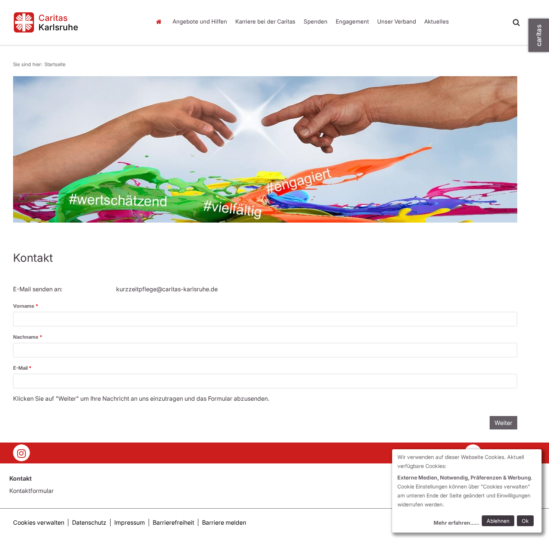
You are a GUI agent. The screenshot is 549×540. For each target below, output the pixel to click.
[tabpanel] (265, 149)
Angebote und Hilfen (200, 21)
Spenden (316, 21)
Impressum (129, 522)
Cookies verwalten (38, 522)
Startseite (160, 21)
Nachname (26, 337)
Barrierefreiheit (173, 522)
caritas (539, 35)
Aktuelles (436, 21)
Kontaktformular (31, 490)
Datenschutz (89, 522)
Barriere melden (224, 522)
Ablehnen (498, 521)
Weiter (503, 422)
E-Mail (21, 368)
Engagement (352, 21)
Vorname (24, 306)
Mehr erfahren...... (456, 522)
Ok (525, 521)
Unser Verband (396, 21)
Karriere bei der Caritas (265, 21)
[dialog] (467, 491)
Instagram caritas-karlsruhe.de (21, 452)
